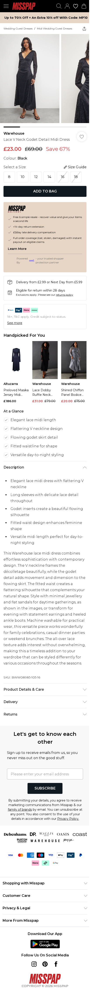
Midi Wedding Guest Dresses (54, 28)
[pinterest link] (45, 964)
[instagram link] (34, 964)
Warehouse (13, 133)
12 (36, 177)
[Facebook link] (56, 964)
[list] (45, 80)
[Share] (84, 29)
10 (22, 177)
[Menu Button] (6, 6)
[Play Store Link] (45, 944)
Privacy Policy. (68, 819)
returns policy (64, 294)
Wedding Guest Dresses (18, 28)
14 (49, 177)
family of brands (20, 810)
